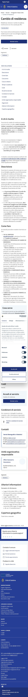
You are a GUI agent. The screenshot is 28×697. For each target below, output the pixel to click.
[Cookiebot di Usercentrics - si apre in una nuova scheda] (19, 316)
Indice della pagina (6, 66)
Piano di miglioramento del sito (10, 692)
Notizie (3, 621)
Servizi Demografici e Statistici (12, 434)
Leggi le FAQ (4, 658)
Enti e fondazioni (5, 593)
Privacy (3, 673)
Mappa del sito (6, 690)
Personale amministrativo (8, 597)
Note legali (4, 677)
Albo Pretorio (4, 666)
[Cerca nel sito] (26, 7)
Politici (3, 595)
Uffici (2, 591)
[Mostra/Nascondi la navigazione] (1, 7)
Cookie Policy (4, 675)
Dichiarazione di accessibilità (8, 679)
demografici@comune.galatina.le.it (16, 440)
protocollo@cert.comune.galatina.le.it (16, 444)
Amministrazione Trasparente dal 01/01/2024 (13, 668)
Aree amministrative (6, 589)
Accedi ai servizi (8, 236)
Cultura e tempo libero (7, 610)
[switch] (24, 352)
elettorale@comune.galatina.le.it (15, 442)
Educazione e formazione (7, 612)
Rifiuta (14, 379)
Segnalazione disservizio (7, 662)
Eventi (2, 634)
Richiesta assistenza (6, 664)
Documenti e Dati (5, 599)
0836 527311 (14, 655)
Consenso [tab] (4, 320)
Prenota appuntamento (7, 660)
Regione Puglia (5, 2)
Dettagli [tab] (11, 320)
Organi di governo (5, 587)
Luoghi (3, 633)
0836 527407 (12, 438)
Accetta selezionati (14, 374)
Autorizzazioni (4, 608)
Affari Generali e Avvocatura (8, 461)
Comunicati (4, 623)
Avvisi (2, 625)
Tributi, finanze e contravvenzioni (10, 614)
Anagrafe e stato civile (7, 606)
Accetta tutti (14, 369)
